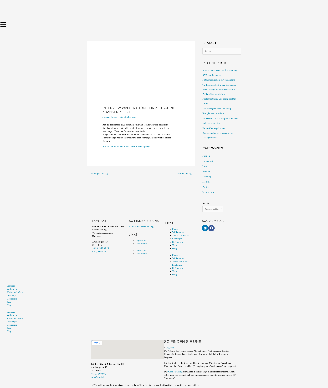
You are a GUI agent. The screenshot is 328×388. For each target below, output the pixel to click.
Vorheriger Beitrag (97, 173)
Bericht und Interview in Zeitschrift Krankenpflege (126, 146)
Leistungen (177, 238)
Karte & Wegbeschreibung (141, 226)
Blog (174, 248)
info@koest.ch (99, 251)
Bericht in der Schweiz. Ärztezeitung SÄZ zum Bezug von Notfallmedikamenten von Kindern (219, 75)
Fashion (206, 156)
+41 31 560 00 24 (99, 373)
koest (204, 166)
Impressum (141, 240)
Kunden (206, 171)
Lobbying (206, 176)
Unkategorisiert (111, 117)
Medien (205, 181)
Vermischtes (208, 192)
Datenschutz (141, 243)
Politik (205, 187)
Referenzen (177, 242)
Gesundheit (207, 161)
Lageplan (170, 347)
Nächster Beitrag (185, 173)
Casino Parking (175, 371)
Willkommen (178, 232)
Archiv (205, 203)
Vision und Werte (180, 235)
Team (174, 245)
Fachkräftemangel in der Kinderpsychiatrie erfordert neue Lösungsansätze (217, 133)
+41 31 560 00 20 (100, 248)
